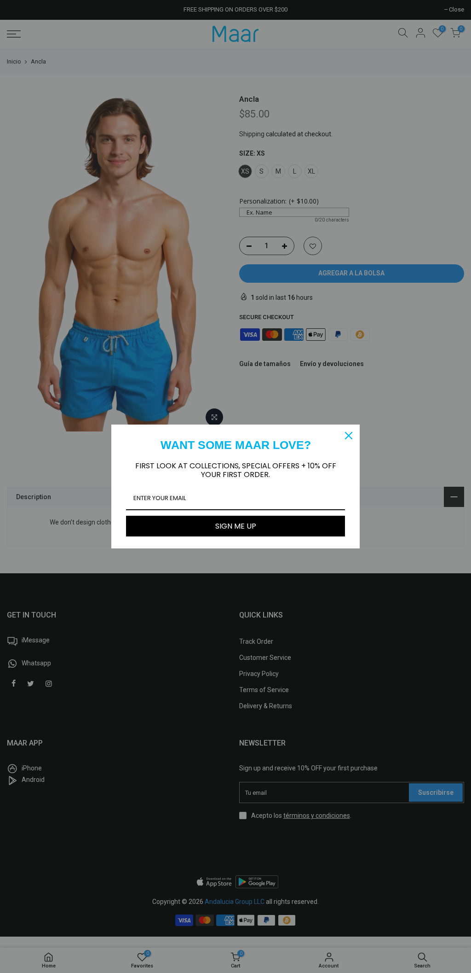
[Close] (349, 436)
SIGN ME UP (235, 526)
